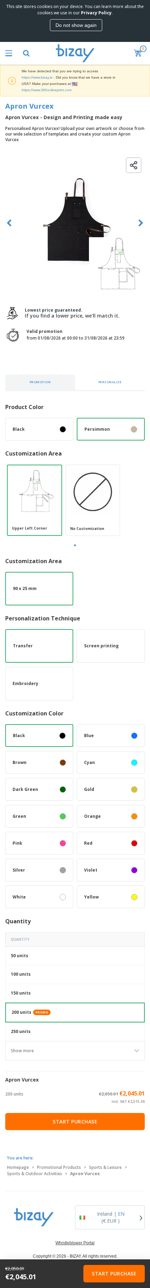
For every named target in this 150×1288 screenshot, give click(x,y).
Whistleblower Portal (75, 1242)
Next (141, 223)
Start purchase (75, 1121)
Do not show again (76, 25)
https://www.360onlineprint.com (47, 90)
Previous (9, 223)
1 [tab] (75, 545)
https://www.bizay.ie (37, 77)
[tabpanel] (34, 500)
